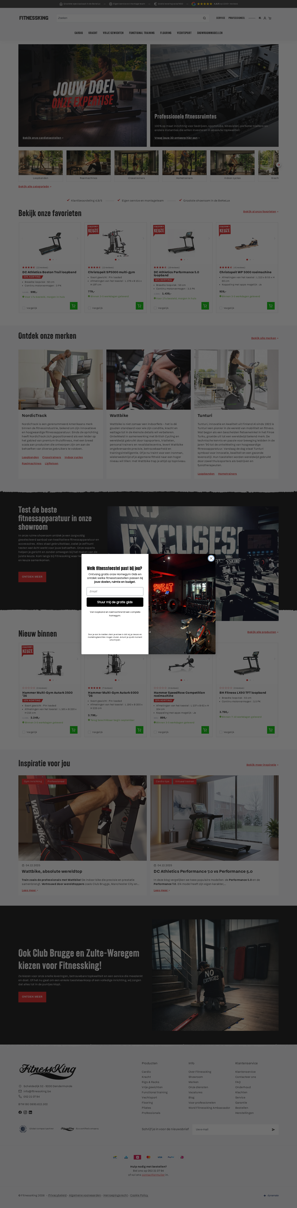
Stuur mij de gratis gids (115, 602)
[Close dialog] (211, 558)
